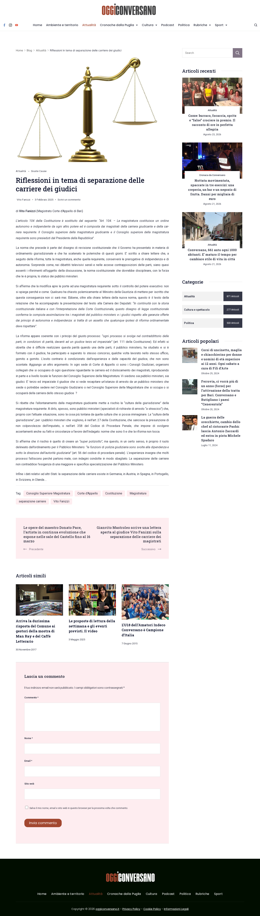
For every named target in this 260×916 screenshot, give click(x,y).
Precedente (36, 549)
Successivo (148, 549)
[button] (7, 908)
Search (237, 53)
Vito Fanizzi (61, 501)
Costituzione (113, 493)
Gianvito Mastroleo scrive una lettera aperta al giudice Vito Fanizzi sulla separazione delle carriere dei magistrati (129, 534)
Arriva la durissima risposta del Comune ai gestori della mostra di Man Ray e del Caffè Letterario (35, 631)
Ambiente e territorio (62, 25)
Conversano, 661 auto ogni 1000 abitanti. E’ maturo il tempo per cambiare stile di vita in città (212, 254)
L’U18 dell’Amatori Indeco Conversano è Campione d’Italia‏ (143, 630)
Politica (184, 25)
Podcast (167, 25)
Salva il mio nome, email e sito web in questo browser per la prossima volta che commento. (79, 808)
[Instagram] (10, 25)
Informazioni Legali (176, 909)
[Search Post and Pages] (255, 25)
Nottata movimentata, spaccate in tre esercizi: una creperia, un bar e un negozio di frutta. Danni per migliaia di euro (212, 189)
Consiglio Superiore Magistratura (48, 493)
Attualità (89, 25)
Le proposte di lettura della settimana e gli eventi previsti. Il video (92, 626)
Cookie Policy (152, 909)
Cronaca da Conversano (212, 175)
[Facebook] (4, 25)
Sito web (29, 783)
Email (28, 760)
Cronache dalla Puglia (117, 25)
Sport (219, 25)
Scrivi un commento (69, 200)
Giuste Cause (39, 171)
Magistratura (138, 493)
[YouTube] (16, 25)
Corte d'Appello (87, 493)
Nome (28, 738)
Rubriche (200, 25)
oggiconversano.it (107, 909)
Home (37, 25)
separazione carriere (32, 501)
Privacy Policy (131, 909)
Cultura (147, 25)
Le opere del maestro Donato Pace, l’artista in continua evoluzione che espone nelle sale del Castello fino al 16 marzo (56, 534)
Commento (31, 697)
